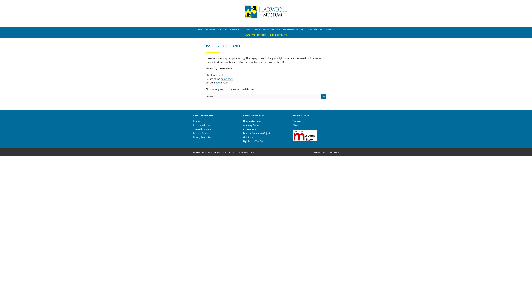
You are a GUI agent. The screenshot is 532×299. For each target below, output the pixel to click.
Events (249, 29)
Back (218, 82)
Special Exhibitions (234, 29)
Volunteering (259, 35)
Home (199, 29)
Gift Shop (275, 29)
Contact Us (299, 121)
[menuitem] (199, 29)
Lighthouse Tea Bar (278, 35)
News (247, 35)
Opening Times (251, 125)
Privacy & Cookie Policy (330, 152)
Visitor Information (293, 29)
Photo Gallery (315, 29)
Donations (330, 29)
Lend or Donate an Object (256, 133)
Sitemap (316, 152)
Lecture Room (262, 29)
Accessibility (249, 129)
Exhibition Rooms (213, 29)
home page (227, 78)
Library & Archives (202, 137)
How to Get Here (252, 121)
